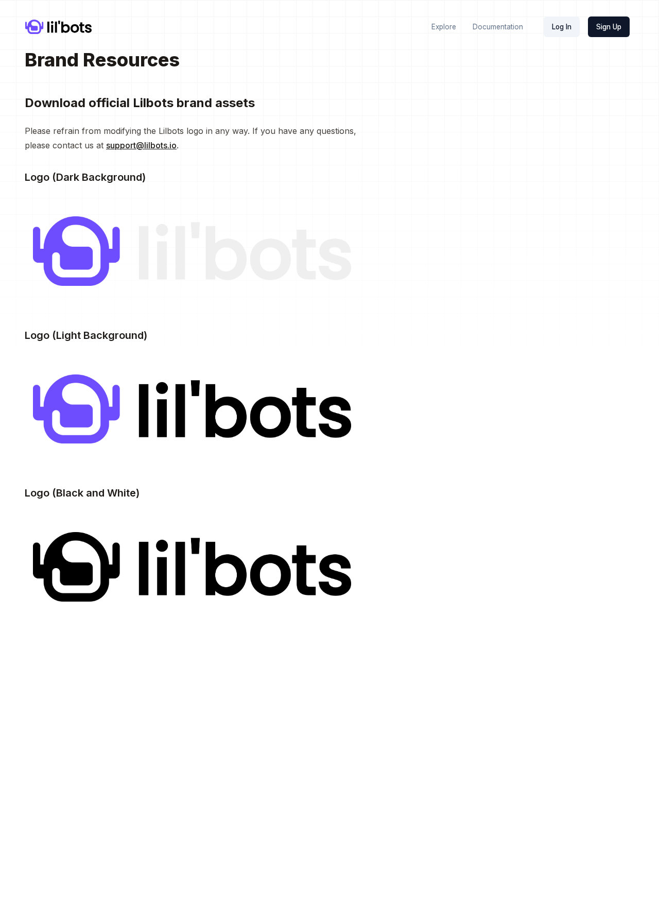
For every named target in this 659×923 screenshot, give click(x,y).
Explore (443, 27)
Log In (561, 27)
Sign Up (608, 27)
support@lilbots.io (141, 145)
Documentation (498, 27)
